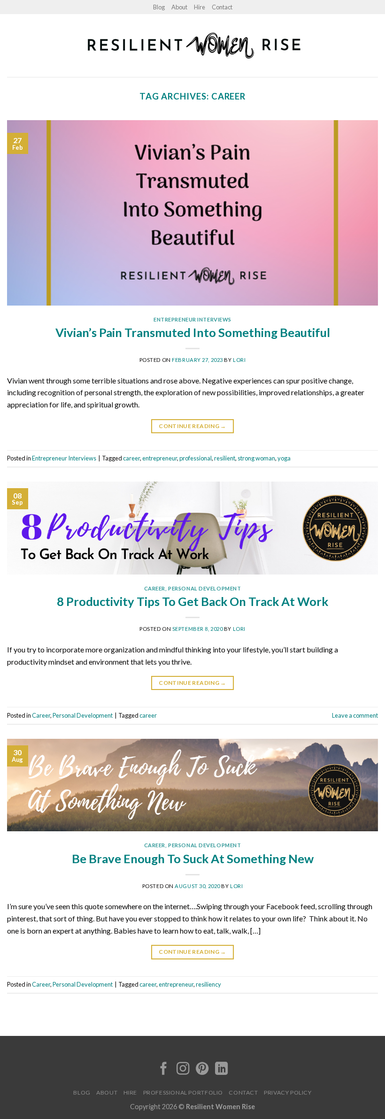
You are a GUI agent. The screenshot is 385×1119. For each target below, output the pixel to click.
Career (154, 588)
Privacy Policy (288, 1092)
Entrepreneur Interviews (192, 319)
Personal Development (204, 588)
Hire (199, 7)
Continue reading (192, 425)
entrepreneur (159, 458)
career (131, 458)
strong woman (256, 458)
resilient (224, 458)
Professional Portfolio (183, 1092)
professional (195, 458)
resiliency (208, 984)
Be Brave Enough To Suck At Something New (193, 858)
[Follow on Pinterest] (202, 1069)
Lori (239, 360)
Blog (159, 7)
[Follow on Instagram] (183, 1069)
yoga (284, 458)
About (179, 7)
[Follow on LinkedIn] (221, 1069)
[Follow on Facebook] (163, 1069)
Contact (222, 7)
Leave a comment (355, 715)
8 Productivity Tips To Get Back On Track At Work (192, 601)
